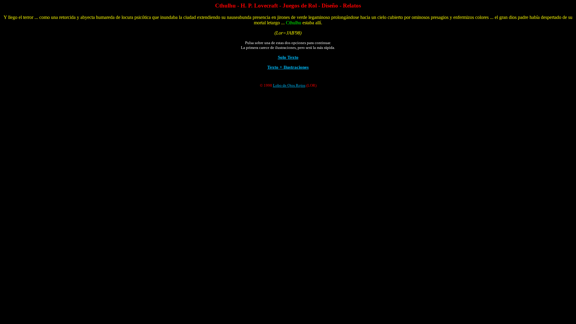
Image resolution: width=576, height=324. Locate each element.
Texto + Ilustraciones (288, 67)
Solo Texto (288, 57)
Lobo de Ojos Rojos (289, 85)
